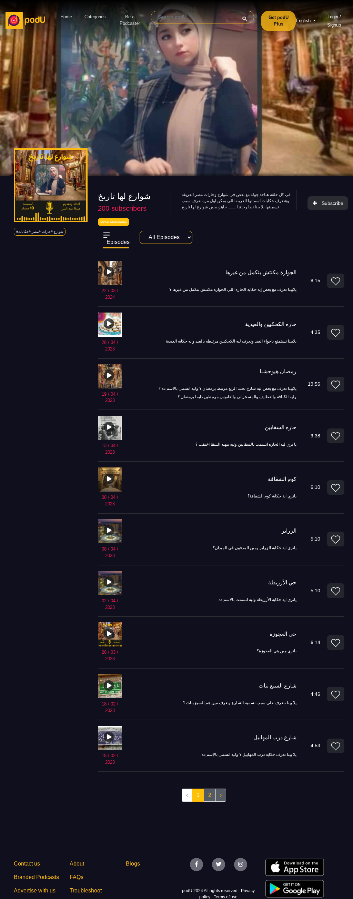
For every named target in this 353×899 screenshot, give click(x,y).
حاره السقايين (280, 427)
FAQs (76, 877)
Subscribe (332, 203)
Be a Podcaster (130, 20)
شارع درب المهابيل (274, 737)
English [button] (304, 20)
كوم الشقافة (282, 479)
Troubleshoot (86, 890)
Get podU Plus (279, 21)
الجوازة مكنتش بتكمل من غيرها (260, 272)
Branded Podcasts (36, 877)
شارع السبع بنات (277, 686)
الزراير (289, 531)
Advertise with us (35, 890)
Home (66, 16)
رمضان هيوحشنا (278, 371)
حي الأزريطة (282, 582)
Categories (95, 16)
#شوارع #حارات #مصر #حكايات (39, 232)
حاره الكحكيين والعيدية (270, 324)
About (77, 864)
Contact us (27, 864)
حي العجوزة (283, 634)
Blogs (133, 864)
